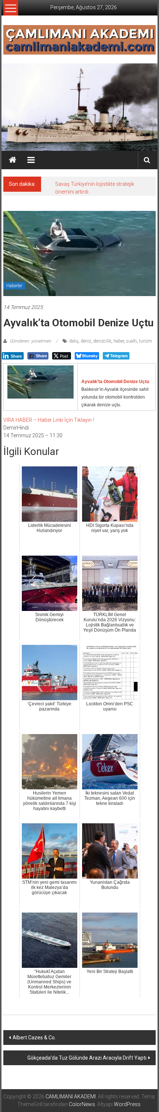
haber (119, 341)
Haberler (14, 285)
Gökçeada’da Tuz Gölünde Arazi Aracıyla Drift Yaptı (86, 1058)
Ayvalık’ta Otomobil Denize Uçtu (115, 381)
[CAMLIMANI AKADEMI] (12, 160)
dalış (73, 341)
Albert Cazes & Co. (34, 1037)
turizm (145, 341)
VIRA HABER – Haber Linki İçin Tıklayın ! (48, 420)
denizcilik (102, 341)
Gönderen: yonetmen (30, 341)
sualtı (131, 341)
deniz (86, 341)
